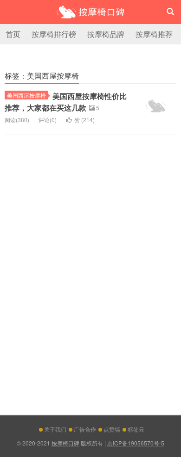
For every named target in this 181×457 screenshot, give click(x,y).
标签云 (136, 429)
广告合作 (85, 429)
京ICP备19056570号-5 (135, 443)
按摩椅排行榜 (54, 34)
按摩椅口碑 (90, 12)
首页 (13, 34)
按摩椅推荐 (154, 34)
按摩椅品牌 (105, 34)
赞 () (84, 120)
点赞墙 (111, 429)
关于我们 (55, 429)
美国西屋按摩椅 (26, 95)
